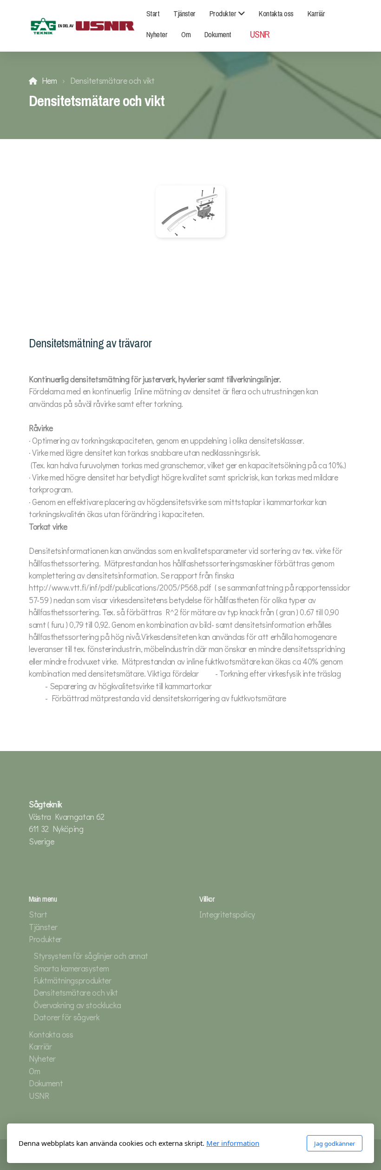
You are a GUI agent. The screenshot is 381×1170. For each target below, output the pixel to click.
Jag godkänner (334, 1143)
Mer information (232, 1143)
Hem (49, 80)
